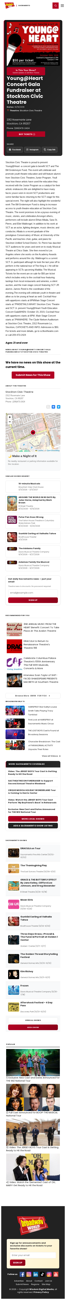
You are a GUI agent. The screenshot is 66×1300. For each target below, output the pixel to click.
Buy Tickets (25, 134)
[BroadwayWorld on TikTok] (42, 1274)
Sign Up (17, 1262)
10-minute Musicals (29, 483)
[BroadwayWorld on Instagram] (29, 1274)
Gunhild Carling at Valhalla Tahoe (37, 533)
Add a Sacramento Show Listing (33, 825)
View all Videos (50, 755)
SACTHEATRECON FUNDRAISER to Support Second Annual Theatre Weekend (30, 782)
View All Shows (33, 1020)
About (29, 1281)
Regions (35, 1284)
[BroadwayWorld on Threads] (49, 1274)
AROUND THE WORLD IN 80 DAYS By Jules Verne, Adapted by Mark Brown (37, 500)
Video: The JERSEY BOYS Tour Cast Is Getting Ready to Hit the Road (32, 773)
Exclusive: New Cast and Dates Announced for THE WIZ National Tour (31, 811)
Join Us (48, 1281)
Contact (39, 1281)
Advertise (19, 1281)
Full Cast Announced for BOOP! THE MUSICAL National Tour (32, 1114)
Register (39, 5)
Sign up (33, 600)
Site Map (46, 1284)
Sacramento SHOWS (16, 840)
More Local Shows (33, 818)
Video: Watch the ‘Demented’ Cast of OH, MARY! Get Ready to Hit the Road (30, 1184)
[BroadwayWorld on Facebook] (22, 1274)
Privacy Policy (41, 1292)
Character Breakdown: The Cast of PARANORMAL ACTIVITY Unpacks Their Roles (44, 745)
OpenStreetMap (53, 450)
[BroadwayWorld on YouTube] (56, 1274)
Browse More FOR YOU (31, 695)
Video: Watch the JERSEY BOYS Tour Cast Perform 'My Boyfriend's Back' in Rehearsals (32, 801)
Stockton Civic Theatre (31, 110)
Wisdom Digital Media (41, 1289)
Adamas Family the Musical (34, 562)
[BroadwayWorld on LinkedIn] (35, 1274)
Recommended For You (18, 615)
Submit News (22, 1284)
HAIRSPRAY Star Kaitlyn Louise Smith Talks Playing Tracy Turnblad (42, 710)
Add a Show (33, 1027)
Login (47, 5)
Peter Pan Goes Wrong (31, 517)
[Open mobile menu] (62, 5)
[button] (55, 5)
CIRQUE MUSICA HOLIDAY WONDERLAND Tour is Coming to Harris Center (32, 791)
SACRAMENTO (24, 6)
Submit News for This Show (33, 375)
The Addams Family (30, 548)
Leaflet (40, 450)
